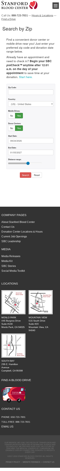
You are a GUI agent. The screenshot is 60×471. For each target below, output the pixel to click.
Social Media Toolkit (13, 270)
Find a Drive (8, 19)
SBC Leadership (11, 241)
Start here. (26, 77)
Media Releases (10, 256)
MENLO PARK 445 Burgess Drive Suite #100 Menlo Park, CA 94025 (13, 322)
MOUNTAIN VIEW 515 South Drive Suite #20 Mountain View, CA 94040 (38, 324)
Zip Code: (12, 87)
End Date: (12, 147)
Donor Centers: (14, 123)
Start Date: (12, 136)
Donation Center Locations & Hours (22, 231)
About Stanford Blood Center (18, 222)
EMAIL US (7, 426)
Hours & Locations (42, 15)
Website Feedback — (33, 462)
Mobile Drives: (14, 111)
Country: (12, 99)
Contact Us (7, 226)
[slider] (28, 163)
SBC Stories (8, 266)
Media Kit (6, 261)
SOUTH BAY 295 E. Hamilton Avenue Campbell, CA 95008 (12, 366)
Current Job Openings (14, 236)
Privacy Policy (13, 462)
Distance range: (14, 159)
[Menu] (55, 5)
